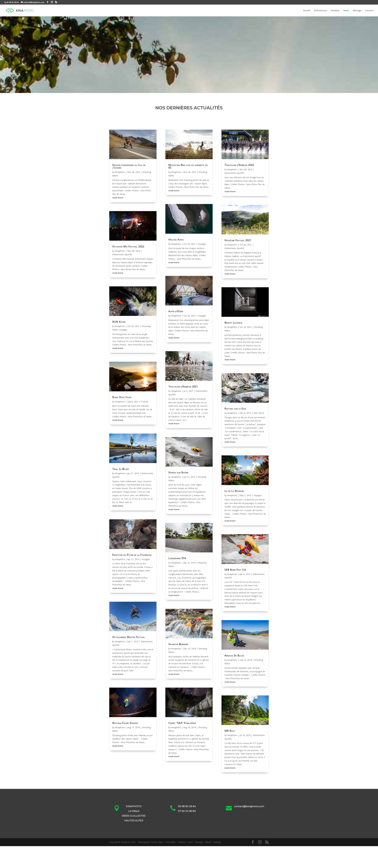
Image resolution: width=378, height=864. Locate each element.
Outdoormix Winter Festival (128, 637)
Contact (369, 10)
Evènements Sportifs (122, 254)
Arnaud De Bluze (234, 655)
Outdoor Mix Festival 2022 (128, 246)
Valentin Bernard (178, 644)
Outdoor (335, 10)
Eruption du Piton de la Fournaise (131, 555)
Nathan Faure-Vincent (125, 723)
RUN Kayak (119, 321)
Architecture (320, 10)
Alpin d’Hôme (175, 311)
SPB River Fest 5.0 (235, 569)
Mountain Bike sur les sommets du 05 (188, 166)
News (346, 10)
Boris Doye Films (122, 397)
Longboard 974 (177, 558)
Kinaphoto (120, 172)
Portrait (144, 401)
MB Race (229, 730)
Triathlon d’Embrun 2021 (183, 386)
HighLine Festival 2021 (237, 240)
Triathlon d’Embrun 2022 (239, 165)
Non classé (259, 413)
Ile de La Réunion (234, 491)
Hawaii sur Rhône (178, 472)
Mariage (357, 10)
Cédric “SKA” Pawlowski (182, 723)
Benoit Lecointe (233, 322)
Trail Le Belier (120, 469)
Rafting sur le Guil (235, 408)
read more (117, 197)
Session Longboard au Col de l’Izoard (128, 166)
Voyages (123, 329)
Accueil (306, 10)
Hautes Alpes (176, 239)
